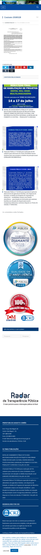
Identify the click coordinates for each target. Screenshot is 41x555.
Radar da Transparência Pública (24, 533)
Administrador (9, 22)
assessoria (16, 523)
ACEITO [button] (14, 550)
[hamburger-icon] (3, 7)
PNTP (10, 533)
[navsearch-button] (38, 7)
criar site (14, 521)
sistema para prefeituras (27, 521)
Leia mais (27, 545)
